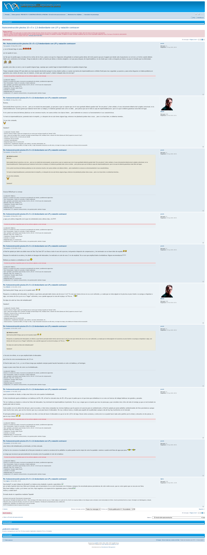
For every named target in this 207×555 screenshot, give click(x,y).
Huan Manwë (105, 544)
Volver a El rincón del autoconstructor (13, 517)
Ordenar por (104, 509)
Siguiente (201, 509)
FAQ (194, 17)
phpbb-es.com (114, 544)
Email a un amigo (199, 14)
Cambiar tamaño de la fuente (202, 14)
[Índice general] (32, 7)
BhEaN (8, 100)
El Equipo (158, 540)
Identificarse (200, 17)
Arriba (203, 94)
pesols (8, 46)
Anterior (5, 509)
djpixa (8, 481)
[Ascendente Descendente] (128, 509)
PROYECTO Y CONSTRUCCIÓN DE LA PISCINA (34, 14)
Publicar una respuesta (5, 39)
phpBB (96, 543)
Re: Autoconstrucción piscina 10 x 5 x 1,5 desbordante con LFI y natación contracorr (39, 44)
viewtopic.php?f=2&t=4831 (35, 35)
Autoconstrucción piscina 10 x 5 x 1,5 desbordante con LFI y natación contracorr (40, 27)
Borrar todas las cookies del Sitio (170, 540)
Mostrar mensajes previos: (78, 509)
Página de (193, 39)
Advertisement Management (108, 547)
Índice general (16, 14)
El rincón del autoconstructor (57, 14)
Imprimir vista (196, 14)
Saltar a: (149, 517)
